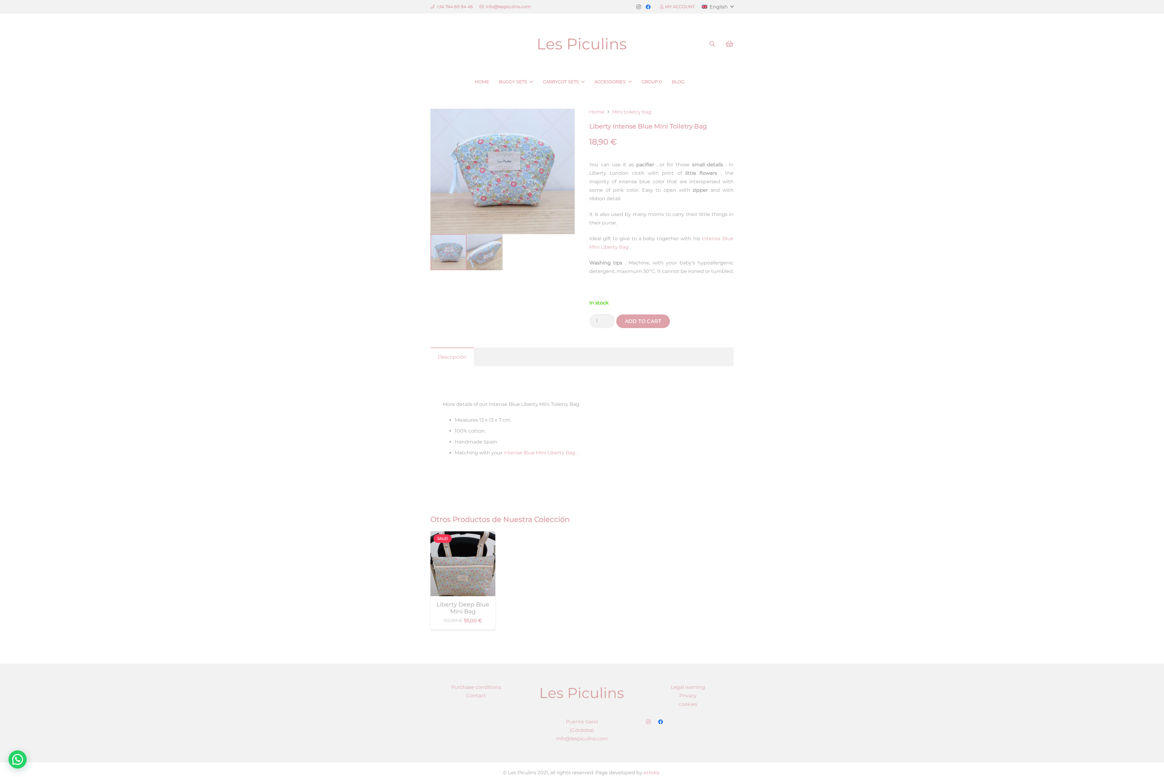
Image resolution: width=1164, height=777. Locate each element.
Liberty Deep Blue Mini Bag (462, 608)
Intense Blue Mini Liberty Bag (538, 453)
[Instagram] (638, 7)
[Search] (712, 44)
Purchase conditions (476, 687)
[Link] (582, 44)
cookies (688, 704)
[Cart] (729, 43)
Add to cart (643, 321)
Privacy (688, 696)
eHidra (650, 772)
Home (596, 112)
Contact (476, 696)
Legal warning (688, 687)
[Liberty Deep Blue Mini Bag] (462, 535)
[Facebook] (648, 7)
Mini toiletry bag (631, 112)
